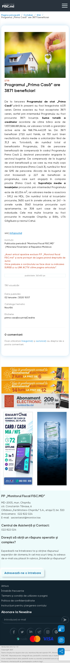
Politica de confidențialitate (18, 600)
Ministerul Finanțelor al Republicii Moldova (28, 247)
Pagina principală (10, 15)
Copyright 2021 (7, 650)
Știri (39, 15)
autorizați (41, 341)
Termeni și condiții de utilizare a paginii (24, 595)
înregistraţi (27, 341)
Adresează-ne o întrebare (22, 573)
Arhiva (5, 585)
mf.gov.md (16, 233)
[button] (59, 629)
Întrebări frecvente (12, 590)
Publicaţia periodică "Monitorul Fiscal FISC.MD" (29, 243)
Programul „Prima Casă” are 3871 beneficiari (25, 17)
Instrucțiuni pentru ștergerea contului (23, 605)
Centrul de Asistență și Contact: (25, 525)
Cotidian (28, 15)
